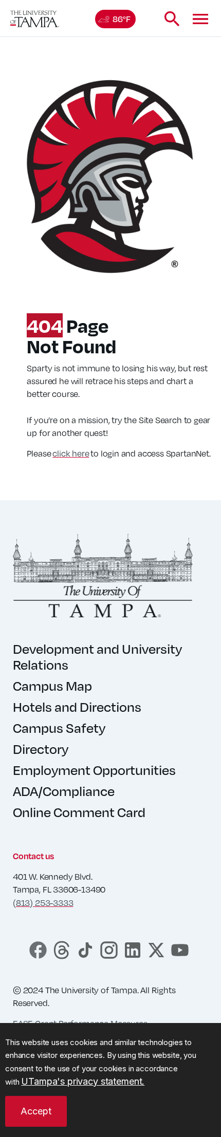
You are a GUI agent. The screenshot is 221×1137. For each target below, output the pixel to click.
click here (70, 453)
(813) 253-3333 (43, 902)
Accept (36, 1111)
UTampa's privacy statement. (82, 1081)
